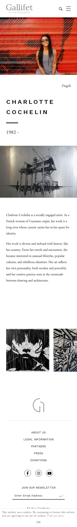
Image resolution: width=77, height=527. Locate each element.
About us (38, 432)
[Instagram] (38, 473)
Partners (38, 446)
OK (38, 522)
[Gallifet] (19, 8)
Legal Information (38, 439)
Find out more (55, 516)
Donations (38, 460)
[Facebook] (27, 473)
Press (38, 453)
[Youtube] (49, 473)
